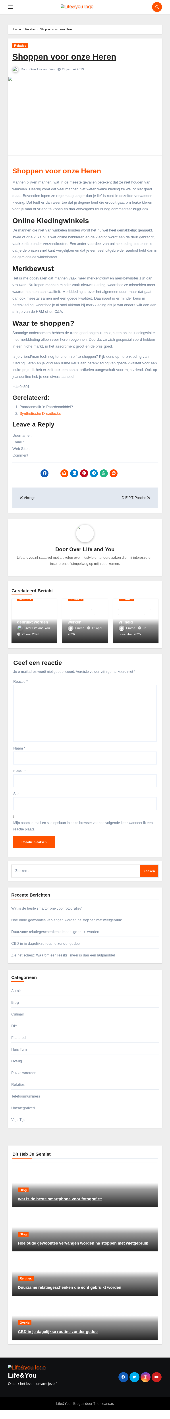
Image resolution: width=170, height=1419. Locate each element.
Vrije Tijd (18, 1120)
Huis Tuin (19, 1049)
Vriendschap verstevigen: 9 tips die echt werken (81, 615)
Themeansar (103, 1404)
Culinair (17, 1014)
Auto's (16, 991)
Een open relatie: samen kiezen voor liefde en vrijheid (135, 615)
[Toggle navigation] (10, 7)
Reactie (20, 681)
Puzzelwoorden (24, 1073)
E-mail (19, 771)
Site (16, 794)
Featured (18, 1038)
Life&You (22, 1375)
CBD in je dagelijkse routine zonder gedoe (45, 943)
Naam (19, 748)
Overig (16, 1061)
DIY (14, 1026)
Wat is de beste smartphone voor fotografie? (46, 908)
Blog (15, 1002)
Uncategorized (23, 1108)
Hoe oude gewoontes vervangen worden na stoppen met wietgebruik (66, 920)
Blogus (78, 1404)
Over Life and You (42, 69)
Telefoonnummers (25, 1096)
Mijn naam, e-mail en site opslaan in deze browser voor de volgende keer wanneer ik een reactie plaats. (83, 826)
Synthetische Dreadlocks (40, 413)
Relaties (20, 45)
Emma (80, 628)
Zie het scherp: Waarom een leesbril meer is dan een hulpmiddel (63, 955)
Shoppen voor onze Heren (64, 56)
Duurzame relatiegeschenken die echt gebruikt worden (33, 615)
